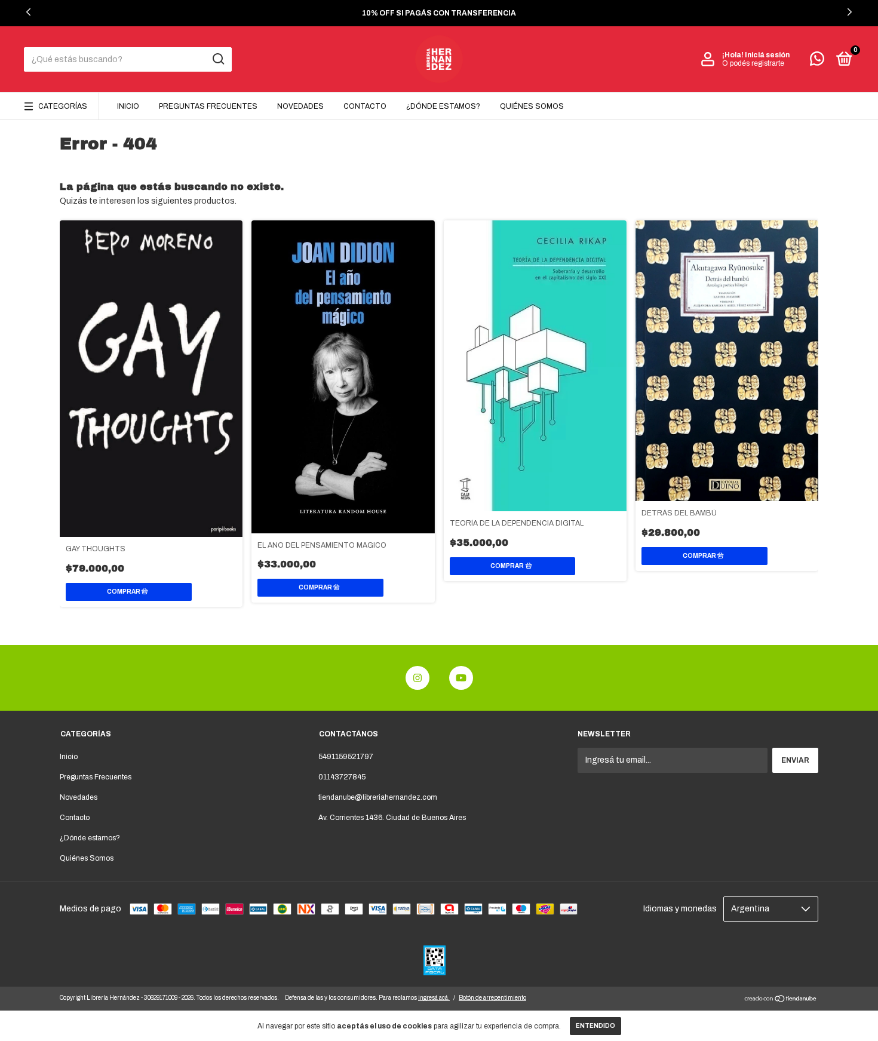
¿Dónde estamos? (443, 106)
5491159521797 (345, 757)
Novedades (300, 106)
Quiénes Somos (532, 106)
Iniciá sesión (767, 55)
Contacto (364, 106)
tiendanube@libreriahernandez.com (377, 797)
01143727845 (342, 777)
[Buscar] (218, 59)
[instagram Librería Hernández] (417, 678)
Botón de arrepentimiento (492, 997)
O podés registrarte (753, 63)
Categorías (62, 106)
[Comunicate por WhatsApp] (817, 61)
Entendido (595, 1025)
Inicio (128, 106)
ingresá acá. (434, 997)
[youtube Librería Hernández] (461, 678)
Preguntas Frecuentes (208, 106)
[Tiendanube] (781, 1000)
